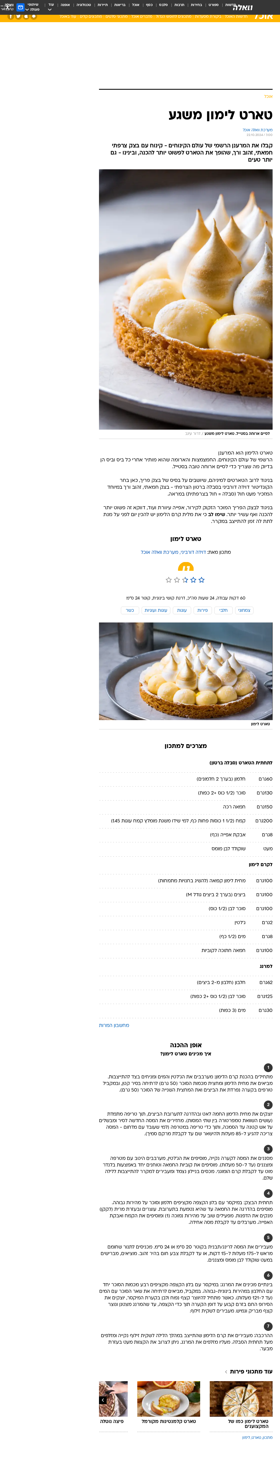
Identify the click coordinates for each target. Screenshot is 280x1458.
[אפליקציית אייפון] (26, 16)
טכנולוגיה (84, 5)
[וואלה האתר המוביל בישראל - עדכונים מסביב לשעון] (243, 7)
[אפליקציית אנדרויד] (33, 16)
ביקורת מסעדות (208, 17)
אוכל (135, 5)
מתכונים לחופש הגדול (173, 17)
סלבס (163, 5)
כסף (149, 5)
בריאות (120, 5)
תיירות (103, 5)
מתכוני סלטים (117, 17)
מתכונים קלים (91, 17)
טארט (256, 1438)
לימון (246, 1438)
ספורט (214, 5)
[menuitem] (210, 7)
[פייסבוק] (10, 16)
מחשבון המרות (114, 1025)
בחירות (196, 5)
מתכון (268, 1438)
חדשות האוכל (236, 17)
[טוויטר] (18, 16)
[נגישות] (7, 7)
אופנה (65, 5)
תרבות (179, 5)
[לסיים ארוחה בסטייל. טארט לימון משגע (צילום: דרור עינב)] (186, 304)
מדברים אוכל (141, 17)
